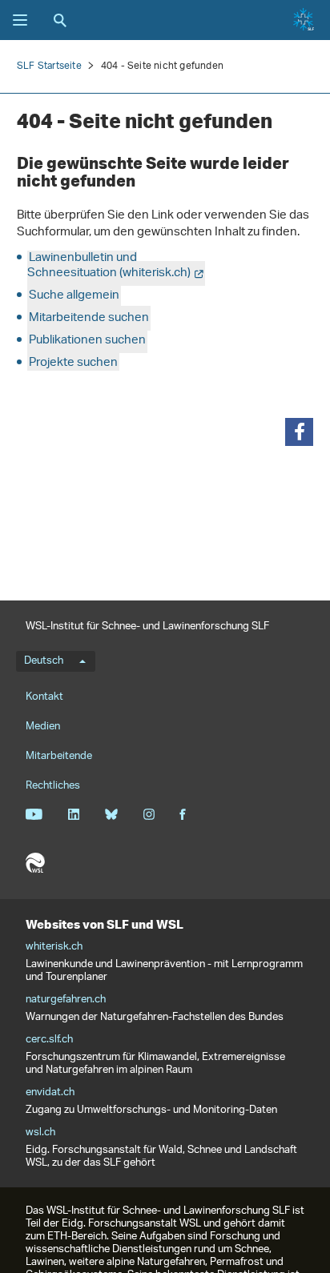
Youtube (34, 814)
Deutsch (43, 661)
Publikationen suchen (87, 340)
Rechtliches (53, 786)
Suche (60, 20)
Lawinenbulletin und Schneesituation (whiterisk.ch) (109, 266)
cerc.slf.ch (49, 1040)
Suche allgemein (74, 295)
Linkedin (73, 814)
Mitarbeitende (59, 756)
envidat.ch (50, 1092)
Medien (43, 726)
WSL (35, 863)
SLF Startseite (49, 66)
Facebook (182, 814)
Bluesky (111, 814)
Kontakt (44, 697)
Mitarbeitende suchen (89, 318)
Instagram (148, 814)
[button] (299, 432)
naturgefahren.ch (66, 1000)
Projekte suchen (73, 363)
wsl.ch (40, 1132)
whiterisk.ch (54, 947)
